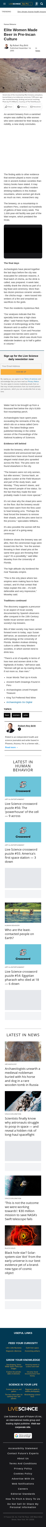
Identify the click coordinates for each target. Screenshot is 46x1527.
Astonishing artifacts (32, 1351)
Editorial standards (23, 1494)
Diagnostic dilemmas (13, 1351)
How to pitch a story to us (23, 1499)
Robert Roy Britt (20, 45)
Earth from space (32, 1348)
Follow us (23, 107)
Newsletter (37, 107)
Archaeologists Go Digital (19, 702)
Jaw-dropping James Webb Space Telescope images (13, 1367)
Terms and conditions (23, 1463)
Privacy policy (23, 1468)
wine (26, 715)
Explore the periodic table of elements (13, 1373)
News (37, 50)
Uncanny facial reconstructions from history (32, 1374)
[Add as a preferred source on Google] (23, 1436)
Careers (23, 1489)
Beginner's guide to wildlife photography (32, 1390)
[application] (23, 238)
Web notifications (23, 1484)
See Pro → (26, 4)
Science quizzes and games (13, 1390)
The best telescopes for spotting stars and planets (13, 1396)
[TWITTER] (20, 729)
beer (7, 715)
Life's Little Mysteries (14, 1348)
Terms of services (31, 379)
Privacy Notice (33, 381)
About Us (23, 1458)
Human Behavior (10, 24)
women (16, 715)
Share (10, 107)
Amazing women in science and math (32, 1366)
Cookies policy (23, 1473)
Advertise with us (23, 1478)
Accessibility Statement (23, 1448)
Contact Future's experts (23, 1453)
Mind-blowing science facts (32, 1396)
